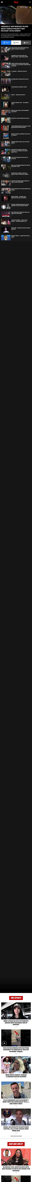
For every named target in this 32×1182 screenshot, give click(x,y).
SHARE (17, 42)
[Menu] (2, 2)
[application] (16, 15)
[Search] (30, 2)
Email (27, 42)
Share (7, 42)
